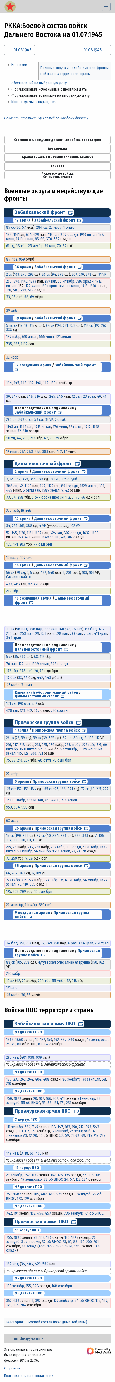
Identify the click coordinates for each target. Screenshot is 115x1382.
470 (28, 537)
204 (23, 1305)
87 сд (67, 737)
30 (8, 396)
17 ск (10, 835)
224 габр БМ (53, 880)
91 (31, 325)
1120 (22, 533)
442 (40, 677)
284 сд (41, 227)
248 (30, 396)
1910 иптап (88, 234)
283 (30, 451)
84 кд (78, 737)
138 (53, 1127)
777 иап (50, 629)
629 (36, 234)
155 (28, 1286)
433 (9, 584)
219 (8, 847)
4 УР (42, 525)
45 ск (10, 789)
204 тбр (44, 980)
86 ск (46, 274)
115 (19, 753)
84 (8, 259)
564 (45, 1264)
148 (38, 383)
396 (40, 479)
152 (41, 1237)
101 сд (11, 703)
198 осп (24, 703)
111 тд (10, 438)
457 (48, 1213)
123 (22, 710)
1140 (28, 486)
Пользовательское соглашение (28, 1376)
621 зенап (63, 336)
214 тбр (12, 591)
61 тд (10, 245)
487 (17, 584)
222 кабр (13, 880)
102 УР (75, 525)
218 (22, 744)
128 (101, 629)
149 (46, 383)
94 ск (50, 325)
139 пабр (13, 336)
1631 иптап (28, 749)
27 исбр (12, 774)
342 (17, 479)
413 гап (53, 234)
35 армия (23, 865)
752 (9, 1194)
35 (14, 297)
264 (15, 873)
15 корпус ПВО (27, 1167)
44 (19, 438)
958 (24, 807)
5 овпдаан (31, 490)
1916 (92, 286)
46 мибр (13, 995)
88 (36, 656)
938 (31, 1057)
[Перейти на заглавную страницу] (10, 7)
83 (49, 1102)
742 (9, 1213)
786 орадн (85, 281)
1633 (95, 533)
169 (104, 1300)
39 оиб (11, 310)
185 (9, 234)
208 (16, 891)
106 (101, 835)
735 (9, 344)
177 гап (24, 664)
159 (26, 789)
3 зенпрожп (30, 1241)
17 (21, 325)
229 (26, 1198)
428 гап (12, 710)
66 (42, 239)
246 (60, 396)
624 (29, 234)
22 (17, 737)
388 (29, 525)
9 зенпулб (83, 1194)
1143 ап (12, 426)
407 (44, 1194)
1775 (42, 1246)
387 (64, 1039)
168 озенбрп (62, 1286)
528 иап (62, 633)
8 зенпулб (60, 1131)
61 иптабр (90, 847)
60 (32, 1153)
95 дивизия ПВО (28, 1278)
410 (25, 431)
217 (15, 744)
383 (45, 451)
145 (16, 383)
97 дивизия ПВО (28, 1187)
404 (38, 1079)
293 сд (11, 419)
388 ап (11, 486)
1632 (86, 533)
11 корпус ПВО (27, 1230)
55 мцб (57, 980)
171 (15, 544)
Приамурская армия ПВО (43, 1111)
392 (38, 1300)
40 (99, 396)
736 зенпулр (74, 1213)
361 (21, 525)
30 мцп (49, 245)
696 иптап (35, 800)
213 (37, 744)
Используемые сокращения (33, 102)
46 (63, 537)
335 (78, 835)
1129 (50, 486)
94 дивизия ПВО (28, 1091)
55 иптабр (66, 281)
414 (30, 290)
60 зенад (29, 1246)
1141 (16, 234)
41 (104, 396)
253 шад (27, 633)
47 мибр (13, 685)
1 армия (21, 730)
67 (46, 438)
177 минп (32, 286)
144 (9, 383)
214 (30, 847)
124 (58, 325)
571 (59, 1194)
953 (9, 807)
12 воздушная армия (33, 365)
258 (20, 497)
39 (45, 737)
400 (38, 1153)
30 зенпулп (91, 1079)
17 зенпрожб (97, 1039)
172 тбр (12, 670)
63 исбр (12, 820)
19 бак (11, 677)
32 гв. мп (75, 426)
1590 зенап (61, 851)
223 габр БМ (91, 744)
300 (33, 753)
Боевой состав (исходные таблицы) (57, 1322)
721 (40, 753)
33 (8, 297)
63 (37, 239)
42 (21, 486)
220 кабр (13, 973)
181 (101, 486)
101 (20, 1131)
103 (16, 274)
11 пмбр (31, 905)
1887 (17, 1194)
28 (84, 851)
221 (65, 325)
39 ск (41, 835)
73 (8, 497)
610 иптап (29, 336)
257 (27, 760)
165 (8, 544)
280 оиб (45, 905)
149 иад (12, 1153)
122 (33, 1131)
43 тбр (21, 245)
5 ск (9, 656)
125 (8, 891)
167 (53, 1175)
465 (9, 490)
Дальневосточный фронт (43, 464)
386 (64, 835)
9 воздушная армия (32, 912)
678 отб (26, 670)
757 (27, 1175)
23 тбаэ (89, 396)
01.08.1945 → (95, 50)
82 (64, 245)
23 (64, 1241)
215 (98, 789)
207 (55, 1098)
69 (32, 297)
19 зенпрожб (31, 1179)
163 (67, 1127)
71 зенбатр (86, 1098)
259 (14, 858)
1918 (95, 426)
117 (27, 1131)
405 (23, 290)
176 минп (60, 426)
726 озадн (59, 710)
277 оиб (12, 510)
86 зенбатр (71, 1079)
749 (35, 1127)
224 (85, 1179)
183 (20, 537)
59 (23, 737)
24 (79, 851)
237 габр (57, 847)
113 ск (88, 325)
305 (36, 1194)
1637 (38, 533)
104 (91, 572)
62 (69, 1241)
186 (49, 1237)
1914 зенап (24, 239)
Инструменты (30, 1338)
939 (39, 1057)
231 (68, 1102)
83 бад (91, 629)
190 (18, 835)
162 (101, 962)
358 (73, 325)
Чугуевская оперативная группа (64, 962)
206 (33, 438)
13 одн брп (43, 891)
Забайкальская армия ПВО (45, 1024)
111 (29, 840)
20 (35, 1098)
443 (48, 677)
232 (16, 1079)
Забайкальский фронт (40, 212)
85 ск (10, 227)
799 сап (76, 633)
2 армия (22, 471)
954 (17, 807)
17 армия (23, 220)
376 (49, 239)
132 (42, 1039)
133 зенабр (15, 1286)
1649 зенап (40, 664)
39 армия (23, 318)
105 (91, 737)
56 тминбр (42, 851)
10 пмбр (12, 557)
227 (30, 880)
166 (48, 1098)
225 (44, 744)
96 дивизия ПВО (28, 1293)
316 (37, 396)
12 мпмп (12, 451)
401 (15, 290)
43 (19, 884)
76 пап (11, 664)
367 (37, 710)
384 (55, 835)
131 (55, 1102)
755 (9, 1237)
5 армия (22, 781)
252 (28, 943)
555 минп (46, 336)
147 (31, 383)
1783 (78, 1246)
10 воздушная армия (33, 598)
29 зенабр (14, 1175)
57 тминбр (68, 749)
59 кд (38, 419)
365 (51, 737)
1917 (87, 426)
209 (74, 274)
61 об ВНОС (94, 1213)
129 (26, 753)
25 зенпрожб (80, 1131)
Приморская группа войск (44, 722)
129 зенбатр (63, 1300)
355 (33, 479)
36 (18, 227)
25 (8, 1044)
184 (33, 789)
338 (9, 329)
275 (24, 274)
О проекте (12, 1368)
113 (42, 656)
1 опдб (69, 227)
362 (29, 710)
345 (25, 479)
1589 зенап (51, 490)
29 (37, 633)
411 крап (100, 633)
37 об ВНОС (51, 1241)
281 (22, 451)
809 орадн (69, 234)
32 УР (49, 419)
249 (49, 943)
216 (8, 744)
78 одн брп (61, 760)
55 (26, 677)
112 (97, 737)
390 (16, 281)
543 (96, 1127)
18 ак (10, 629)
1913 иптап (42, 426)
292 (30, 274)
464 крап (85, 943)
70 (59, 245)
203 (22, 544)
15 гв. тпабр (15, 800)
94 (54, 274)
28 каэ (77, 629)
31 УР (102, 274)
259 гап (50, 281)
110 (22, 840)
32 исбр (12, 357)
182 (46, 1044)
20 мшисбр (14, 905)
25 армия (23, 828)
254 (44, 633)
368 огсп (25, 419)
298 (61, 274)
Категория (14, 1322)
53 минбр (24, 851)
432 (43, 572)
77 (14, 760)
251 (22, 943)
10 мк (10, 980)
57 (24, 227)
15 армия (23, 518)
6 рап (72, 943)
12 (11, 479)
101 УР (54, 479)
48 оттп (44, 760)
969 (22, 259)
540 (51, 572)
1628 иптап (88, 486)
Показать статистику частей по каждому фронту (46, 118)
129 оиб (26, 557)
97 (56, 789)
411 (62, 1098)
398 (36, 1286)
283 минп (52, 800)
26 (36, 670)
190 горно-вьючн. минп (60, 286)
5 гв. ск (11, 325)
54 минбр (90, 880)
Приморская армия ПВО (41, 1222)
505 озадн (59, 664)
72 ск (85, 789)
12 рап (77, 396)
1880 (17, 1237)
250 (56, 943)
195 (67, 1175)
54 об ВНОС (84, 1300)
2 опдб (60, 419)
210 (81, 274)
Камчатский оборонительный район (46, 692)
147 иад (12, 1264)
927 (16, 344)
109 (38, 873)
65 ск (48, 789)
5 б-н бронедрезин (48, 497)
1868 (19, 1039)
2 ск (9, 274)
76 (42, 670)
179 (8, 1305)
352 (9, 1300)
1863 (10, 1039)
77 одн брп (42, 544)
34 (8, 525)
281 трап (102, 943)
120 (8, 290)
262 (104, 325)
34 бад (12, 943)
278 (89, 274)
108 (16, 840)
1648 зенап (50, 537)
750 (9, 1098)
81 (40, 1044)
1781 (68, 1246)
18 (26, 1153)
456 (40, 1213)
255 (15, 525)
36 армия (23, 267)
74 (14, 497)
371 (70, 789)
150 (53, 383)
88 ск (10, 962)
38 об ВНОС (53, 1179)
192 (97, 325)
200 (89, 1241)
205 (25, 438)
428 (36, 584)
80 (19, 1044)
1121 (30, 533)
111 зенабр (14, 1127)
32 (19, 431)
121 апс (11, 987)
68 (26, 297)
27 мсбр (55, 227)
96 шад (22, 629)
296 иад (36, 629)
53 (41, 1135)
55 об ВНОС (30, 1102)
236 (51, 744)
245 (52, 396)
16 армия (23, 565)
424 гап (56, 533)
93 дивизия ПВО (28, 1072)
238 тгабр (73, 744)
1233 (32, 281)
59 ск (37, 737)
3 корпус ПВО (26, 1119)
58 (104, 1079)
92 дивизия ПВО (28, 1032)
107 (8, 840)
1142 (24, 281)
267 (9, 281)
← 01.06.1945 (19, 50)
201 (96, 1241)
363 (22, 873)
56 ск (10, 572)
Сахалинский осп (19, 577)
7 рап (88, 633)
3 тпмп (26, 685)
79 (57, 438)
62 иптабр (73, 880)
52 (8, 533)
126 (67, 1237)
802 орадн (72, 533)
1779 (60, 1246)
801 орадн (69, 486)
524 (27, 1127)
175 (60, 1175)
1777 (51, 1246)
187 (9, 1079)
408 (46, 1079)
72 (8, 858)
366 (25, 835)
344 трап (13, 637)
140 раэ (64, 629)
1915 (84, 286)
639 (16, 1300)
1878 (17, 1098)
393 (85, 835)
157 (19, 789)
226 (37, 847)
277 (106, 789)
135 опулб (69, 479)
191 (16, 1213)
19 (26, 325)
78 (35, 1237)
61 (72, 1135)
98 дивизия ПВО (28, 1206)
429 (38, 1264)
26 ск (10, 737)
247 (15, 396)
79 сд (20, 572)
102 (14, 259)
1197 (24, 344)
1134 (35, 1175)
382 (56, 239)
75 (8, 760)
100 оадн (73, 847)
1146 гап (26, 426)
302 (70, 537)
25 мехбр (35, 245)
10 (37, 1039)
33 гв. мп (86, 749)
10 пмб (26, 510)
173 (19, 1198)
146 (24, 383)
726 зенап (69, 800)
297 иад (12, 1057)
